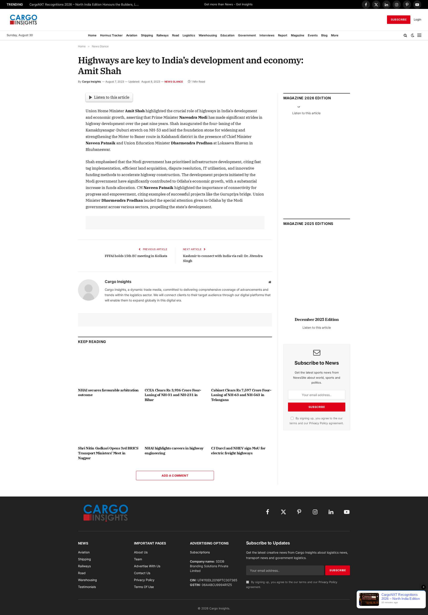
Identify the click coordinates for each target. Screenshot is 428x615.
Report (282, 35)
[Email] (62, 148)
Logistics (189, 35)
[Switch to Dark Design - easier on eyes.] (412, 35)
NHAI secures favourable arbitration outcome (108, 392)
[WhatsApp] (62, 169)
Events (313, 35)
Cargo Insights (91, 81)
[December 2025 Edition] (316, 276)
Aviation (131, 35)
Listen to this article (111, 97)
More (334, 35)
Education (227, 35)
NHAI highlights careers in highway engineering (174, 450)
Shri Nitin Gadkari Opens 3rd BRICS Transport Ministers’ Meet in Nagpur (108, 453)
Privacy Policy (318, 423)
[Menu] (419, 35)
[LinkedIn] (62, 128)
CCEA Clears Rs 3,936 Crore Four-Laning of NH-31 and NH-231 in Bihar (173, 395)
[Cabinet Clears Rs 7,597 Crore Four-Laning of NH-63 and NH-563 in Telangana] (241, 367)
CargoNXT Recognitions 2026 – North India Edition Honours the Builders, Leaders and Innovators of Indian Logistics (85, 4)
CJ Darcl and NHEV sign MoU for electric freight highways (238, 450)
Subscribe (399, 19)
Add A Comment (175, 475)
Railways (162, 35)
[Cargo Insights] (24, 19)
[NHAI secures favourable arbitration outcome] (108, 367)
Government (247, 35)
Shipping (147, 35)
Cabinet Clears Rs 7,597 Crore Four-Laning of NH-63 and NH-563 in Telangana (241, 395)
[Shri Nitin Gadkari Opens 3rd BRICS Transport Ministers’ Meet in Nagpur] (108, 425)
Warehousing (208, 35)
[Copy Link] (62, 179)
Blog (324, 35)
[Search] (405, 35)
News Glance (174, 81)
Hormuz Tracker (111, 35)
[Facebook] (62, 107)
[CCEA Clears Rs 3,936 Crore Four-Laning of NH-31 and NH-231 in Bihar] (175, 367)
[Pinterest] (62, 138)
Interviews (266, 35)
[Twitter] (62, 117)
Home (92, 35)
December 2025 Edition (317, 319)
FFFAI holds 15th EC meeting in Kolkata (136, 256)
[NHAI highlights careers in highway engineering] (175, 425)
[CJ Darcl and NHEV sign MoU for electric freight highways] (241, 425)
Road (175, 35)
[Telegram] (62, 158)
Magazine (297, 35)
